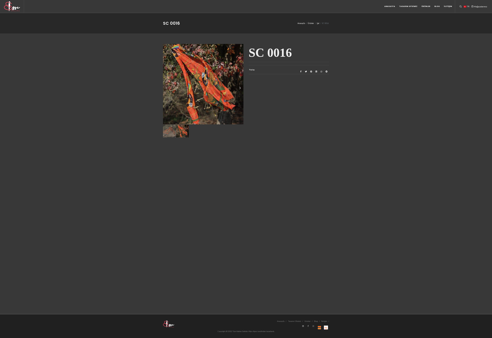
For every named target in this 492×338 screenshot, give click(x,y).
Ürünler (311, 23)
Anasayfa (301, 23)
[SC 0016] (203, 84)
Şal (318, 23)
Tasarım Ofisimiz (294, 321)
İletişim (324, 321)
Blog (316, 321)
